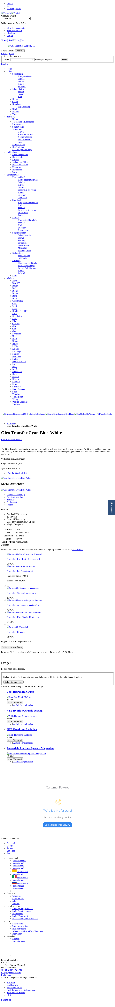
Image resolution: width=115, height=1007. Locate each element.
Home (9, 69)
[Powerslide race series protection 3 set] (24, 600)
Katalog (4, 53)
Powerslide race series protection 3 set (23, 605)
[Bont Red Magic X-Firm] (19, 697)
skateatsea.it (22, 877)
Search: (6, 59)
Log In (10, 35)
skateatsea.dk (19, 868)
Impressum (17, 934)
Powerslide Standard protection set (22, 593)
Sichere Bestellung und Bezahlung (60, 414)
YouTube (11, 851)
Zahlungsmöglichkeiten (22, 908)
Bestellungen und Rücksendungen (22, 990)
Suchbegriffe (12, 985)
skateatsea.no (19, 880)
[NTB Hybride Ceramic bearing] (22, 716)
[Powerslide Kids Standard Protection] (24, 612)
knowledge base (14, 8)
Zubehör (10, 499)
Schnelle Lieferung (37, 414)
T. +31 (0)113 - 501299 (11, 970)
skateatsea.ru (22, 883)
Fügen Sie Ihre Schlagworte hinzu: (16, 641)
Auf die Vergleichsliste (18, 473)
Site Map (11, 982)
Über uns (16, 896)
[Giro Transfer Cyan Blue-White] (16, 478)
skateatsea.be (18, 865)
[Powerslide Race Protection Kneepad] (24, 554)
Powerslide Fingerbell (16, 632)
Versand (15, 903)
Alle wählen (77, 549)
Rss (8, 853)
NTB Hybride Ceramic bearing (24, 710)
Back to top (6, 1000)
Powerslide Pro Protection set (20, 571)
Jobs (14, 901)
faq (8, 6)
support (10, 3)
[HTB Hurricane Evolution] (19, 735)
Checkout (11, 33)
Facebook (11, 843)
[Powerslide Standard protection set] (23, 588)
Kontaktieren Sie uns (16, 992)
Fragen (10, 505)
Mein (20, 916)
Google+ (11, 846)
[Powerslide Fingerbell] (17, 627)
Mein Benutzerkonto (16, 28)
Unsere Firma (18, 898)
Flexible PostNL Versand (85, 414)
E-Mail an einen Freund (11, 439)
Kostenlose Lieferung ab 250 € (16, 414)
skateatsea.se (18, 886)
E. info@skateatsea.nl (11, 972)
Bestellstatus (17, 913)
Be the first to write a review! (57, 825)
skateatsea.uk (19, 888)
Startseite (11, 423)
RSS (9, 995)
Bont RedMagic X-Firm (20, 691)
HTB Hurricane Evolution (22, 729)
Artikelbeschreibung (16, 494)
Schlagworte (12, 502)
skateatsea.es (22, 871)
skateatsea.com (19, 860)
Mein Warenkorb (14, 30)
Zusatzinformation (15, 497)
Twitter (10, 848)
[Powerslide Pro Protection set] (21, 566)
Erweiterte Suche (14, 987)
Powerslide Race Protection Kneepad (23, 559)
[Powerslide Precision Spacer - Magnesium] (26, 753)
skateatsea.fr (18, 874)
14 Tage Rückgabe (105, 414)
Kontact (15, 939)
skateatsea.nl (18, 863)
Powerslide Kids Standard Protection (23, 617)
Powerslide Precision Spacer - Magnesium (30, 748)
